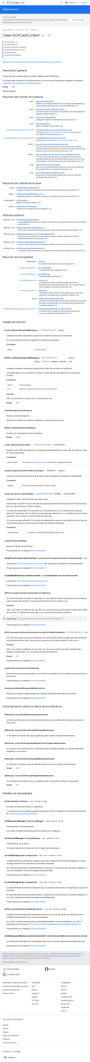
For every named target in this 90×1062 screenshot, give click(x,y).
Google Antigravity (67, 1000)
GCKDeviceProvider (42, 445)
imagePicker (42, 291)
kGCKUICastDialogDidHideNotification (30, 248)
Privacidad (16, 1052)
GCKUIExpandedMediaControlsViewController (19, 309)
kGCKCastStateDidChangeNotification (30, 228)
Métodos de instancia (11, 62)
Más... (77, 106)
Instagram (35, 993)
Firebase (64, 993)
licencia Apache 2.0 (33, 956)
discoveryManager (45, 268)
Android (63, 986)
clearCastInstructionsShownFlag (48, 165)
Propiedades (57, 62)
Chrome (64, 990)
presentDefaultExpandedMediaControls (50, 173)
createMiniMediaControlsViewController (51, 138)
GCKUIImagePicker (28, 291)
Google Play (65, 1007)
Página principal (10, 9)
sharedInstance (22, 200)
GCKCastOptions (47, 330)
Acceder (84, 3)
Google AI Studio (66, 997)
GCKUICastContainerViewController (19, 130)
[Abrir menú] (3, 2)
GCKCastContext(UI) (38, 551)
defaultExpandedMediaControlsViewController (55, 309)
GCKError (45, 361)
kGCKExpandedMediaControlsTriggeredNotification (35, 234)
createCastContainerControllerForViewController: (54, 130)
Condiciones (7, 1052)
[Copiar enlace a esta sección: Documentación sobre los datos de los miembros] (64, 706)
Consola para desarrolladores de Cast (16, 986)
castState (41, 261)
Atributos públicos (43, 62)
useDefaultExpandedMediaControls (51, 299)
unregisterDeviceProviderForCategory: (50, 109)
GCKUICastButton (74, 632)
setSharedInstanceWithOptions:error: (30, 194)
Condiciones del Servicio (11, 990)
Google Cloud (65, 1004)
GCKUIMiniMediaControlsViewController (18, 138)
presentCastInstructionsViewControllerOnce (52, 144)
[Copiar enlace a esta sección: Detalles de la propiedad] (34, 793)
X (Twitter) (35, 1000)
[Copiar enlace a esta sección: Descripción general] (29, 70)
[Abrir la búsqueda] (61, 2)
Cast (22, 2)
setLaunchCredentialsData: (46, 117)
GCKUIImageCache (28, 280)
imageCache (42, 280)
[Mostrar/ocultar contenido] (16, 42)
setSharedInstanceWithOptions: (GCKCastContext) (22, 83)
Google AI (6, 1039)
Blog (33, 986)
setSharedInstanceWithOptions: (28, 188)
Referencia (34, 30)
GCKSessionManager (28, 274)
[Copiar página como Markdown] (49, 35)
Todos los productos (10, 1043)
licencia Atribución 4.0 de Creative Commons (66, 954)
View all (63, 1011)
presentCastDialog (43, 124)
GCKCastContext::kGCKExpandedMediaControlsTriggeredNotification (54, 924)
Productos (19, 30)
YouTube (35, 1004)
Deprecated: (11, 619)
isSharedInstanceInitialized (27, 206)
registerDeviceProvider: (45, 101)
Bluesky (34, 990)
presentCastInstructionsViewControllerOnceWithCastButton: (58, 154)
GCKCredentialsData (44, 494)
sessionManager (44, 274)
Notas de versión (8, 993)
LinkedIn (34, 997)
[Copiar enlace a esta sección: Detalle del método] (28, 322)
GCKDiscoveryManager (27, 268)
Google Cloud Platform (10, 1035)
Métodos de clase (28, 62)
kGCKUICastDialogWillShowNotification (30, 242)
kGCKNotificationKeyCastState (27, 220)
